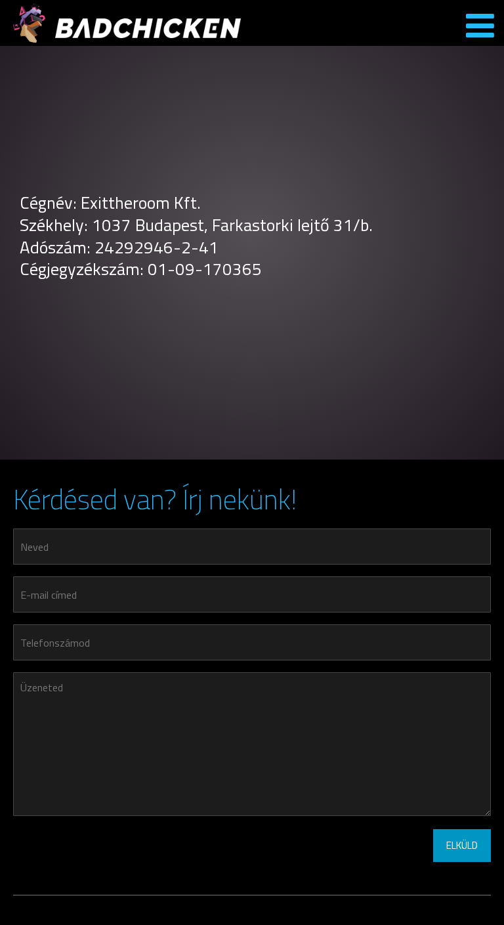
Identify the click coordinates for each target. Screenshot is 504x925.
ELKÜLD (462, 845)
